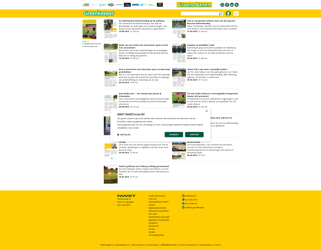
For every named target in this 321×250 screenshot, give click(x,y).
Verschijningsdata (156, 235)
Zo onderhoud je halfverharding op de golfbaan (142, 21)
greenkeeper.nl (122, 244)
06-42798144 (191, 203)
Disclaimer (153, 223)
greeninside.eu (206, 244)
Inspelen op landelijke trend (200, 45)
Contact (152, 205)
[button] (123, 134)
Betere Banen (193, 142)
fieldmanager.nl (106, 244)
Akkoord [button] (194, 134)
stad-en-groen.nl (138, 244)
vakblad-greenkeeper (194, 207)
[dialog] (160, 125)
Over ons (153, 198)
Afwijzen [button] (173, 134)
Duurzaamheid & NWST (159, 202)
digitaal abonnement (92, 43)
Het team (153, 214)
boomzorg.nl (152, 244)
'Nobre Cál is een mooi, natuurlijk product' (207, 69)
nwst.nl (218, 244)
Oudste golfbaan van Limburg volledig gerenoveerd (144, 166)
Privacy (152, 229)
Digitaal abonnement (157, 208)
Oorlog (122, 142)
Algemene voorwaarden (159, 220)
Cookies (152, 232)
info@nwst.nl (190, 195)
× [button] (207, 111)
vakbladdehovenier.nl (169, 244)
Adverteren (153, 226)
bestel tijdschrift (90, 46)
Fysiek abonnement (157, 195)
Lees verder (133, 128)
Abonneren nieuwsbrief (159, 211)
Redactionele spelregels (159, 217)
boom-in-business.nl (189, 244)
